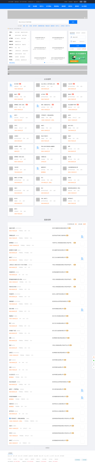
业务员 (11, 352)
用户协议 (50, 459)
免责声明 (32, 459)
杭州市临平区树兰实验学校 (59, 235)
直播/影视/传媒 (41, 25)
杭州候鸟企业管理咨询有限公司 (60, 301)
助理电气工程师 (13, 250)
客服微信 (71, 1)
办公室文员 (12, 374)
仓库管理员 (17, 59)
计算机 (30, 25)
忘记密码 (72, 49)
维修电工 (11, 316)
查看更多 (47, 447)
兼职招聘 (64, 6)
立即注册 (84, 49)
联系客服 (78, 459)
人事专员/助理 (25, 50)
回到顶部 (84, 459)
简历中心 (42, 6)
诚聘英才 (26, 459)
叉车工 (11, 433)
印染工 (24, 53)
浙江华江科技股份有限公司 (59, 316)
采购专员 (11, 404)
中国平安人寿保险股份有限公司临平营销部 (62, 243)
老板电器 (11, 301)
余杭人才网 (10, 455)
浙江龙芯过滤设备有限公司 (59, 330)
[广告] (47, 14)
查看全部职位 (12, 62)
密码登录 (78, 33)
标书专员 (11, 411)
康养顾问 (11, 243)
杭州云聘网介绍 (17, 28)
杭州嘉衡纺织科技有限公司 (59, 440)
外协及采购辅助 (13, 396)
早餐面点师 (12, 235)
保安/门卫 (68, 25)
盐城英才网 (31, 455)
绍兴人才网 (57, 455)
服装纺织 (53, 25)
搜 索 (73, 22)
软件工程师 (17, 32)
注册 (85, 1)
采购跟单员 (12, 272)
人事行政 (62, 25)
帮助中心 (38, 459)
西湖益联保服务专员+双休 (15, 279)
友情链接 (10, 453)
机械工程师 (12, 228)
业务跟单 (17, 56)
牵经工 (11, 440)
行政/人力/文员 (11, 50)
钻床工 (11, 426)
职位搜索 (35, 6)
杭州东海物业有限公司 (57, 308)
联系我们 (15, 459)
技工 (16, 47)
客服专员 (24, 44)
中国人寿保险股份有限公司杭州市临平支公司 (62, 264)
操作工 (11, 257)
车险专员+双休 (12, 286)
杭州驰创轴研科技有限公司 (59, 272)
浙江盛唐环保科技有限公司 (59, 250)
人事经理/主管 (18, 50)
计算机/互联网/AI (11, 32)
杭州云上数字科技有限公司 (59, 294)
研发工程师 (23, 38)
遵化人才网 (41, 455)
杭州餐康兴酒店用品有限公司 (59, 338)
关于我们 (9, 459)
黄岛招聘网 (36, 455)
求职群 (65, 1)
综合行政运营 (12, 382)
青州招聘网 (25, 455)
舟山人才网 (46, 455)
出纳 (10, 367)
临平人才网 (15, 455)
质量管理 (11, 41)
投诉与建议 (44, 459)
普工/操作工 (17, 38)
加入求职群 (84, 6)
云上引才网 (51, 455)
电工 (19, 47)
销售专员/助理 (18, 35)
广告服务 (21, 459)
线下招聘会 (48, 6)
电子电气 (35, 25)
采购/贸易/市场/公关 (11, 56)
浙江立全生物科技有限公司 (59, 257)
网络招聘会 (56, 6)
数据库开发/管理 (24, 32)
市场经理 (11, 294)
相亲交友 (70, 6)
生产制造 (11, 38)
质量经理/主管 (18, 41)
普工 (27, 25)
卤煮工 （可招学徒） (14, 389)
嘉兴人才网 (20, 455)
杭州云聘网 (10, 1)
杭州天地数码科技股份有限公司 (60, 228)
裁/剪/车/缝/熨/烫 (18, 53)
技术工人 (58, 25)
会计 (10, 360)
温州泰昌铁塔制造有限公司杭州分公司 (61, 418)
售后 (10, 345)
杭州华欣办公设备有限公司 (59, 404)
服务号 (76, 1)
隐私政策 (56, 459)
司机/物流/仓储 (11, 59)
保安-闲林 (11, 308)
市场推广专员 (12, 330)
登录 (81, 1)
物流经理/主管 (24, 59)
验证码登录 (72, 33)
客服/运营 (47, 25)
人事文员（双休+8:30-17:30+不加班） (18, 264)
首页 (29, 6)
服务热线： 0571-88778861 (21, 1)
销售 (24, 25)
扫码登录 (83, 33)
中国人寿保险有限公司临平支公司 (60, 345)
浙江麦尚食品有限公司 (57, 389)
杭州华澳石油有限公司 (57, 360)
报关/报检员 (22, 56)
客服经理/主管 (18, 44)
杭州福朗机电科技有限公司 (59, 396)
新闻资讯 (77, 6)
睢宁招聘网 (62, 455)
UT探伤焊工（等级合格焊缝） (18, 418)
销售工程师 (24, 35)
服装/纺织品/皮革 (11, 53)
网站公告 (11, 28)
